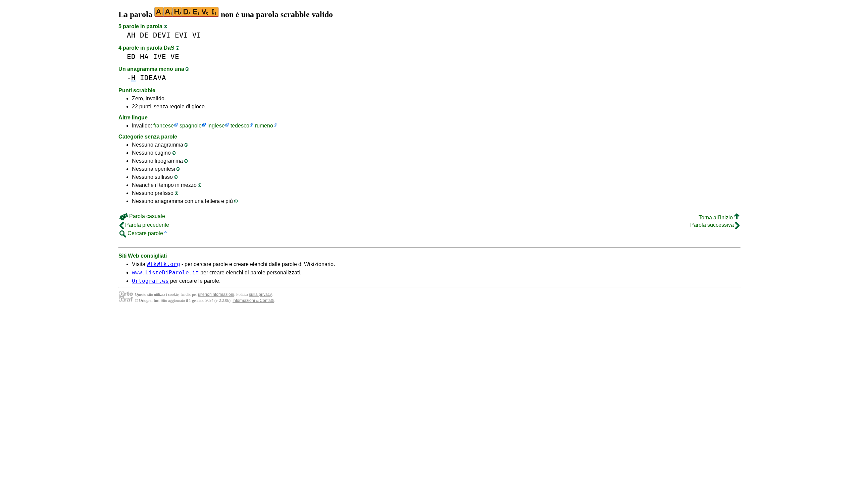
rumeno (264, 125)
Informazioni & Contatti (253, 300)
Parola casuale (146, 216)
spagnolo (191, 125)
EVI (181, 35)
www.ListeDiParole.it (165, 272)
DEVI (161, 35)
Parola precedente (146, 225)
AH (131, 35)
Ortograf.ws (150, 281)
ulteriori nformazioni (216, 294)
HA (144, 56)
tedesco (240, 125)
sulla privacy (260, 294)
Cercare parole (144, 233)
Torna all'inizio (716, 217)
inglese (216, 125)
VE (174, 56)
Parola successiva (712, 225)
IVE (159, 56)
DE (144, 35)
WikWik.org (163, 264)
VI (196, 35)
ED (131, 56)
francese (163, 125)
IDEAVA (153, 77)
